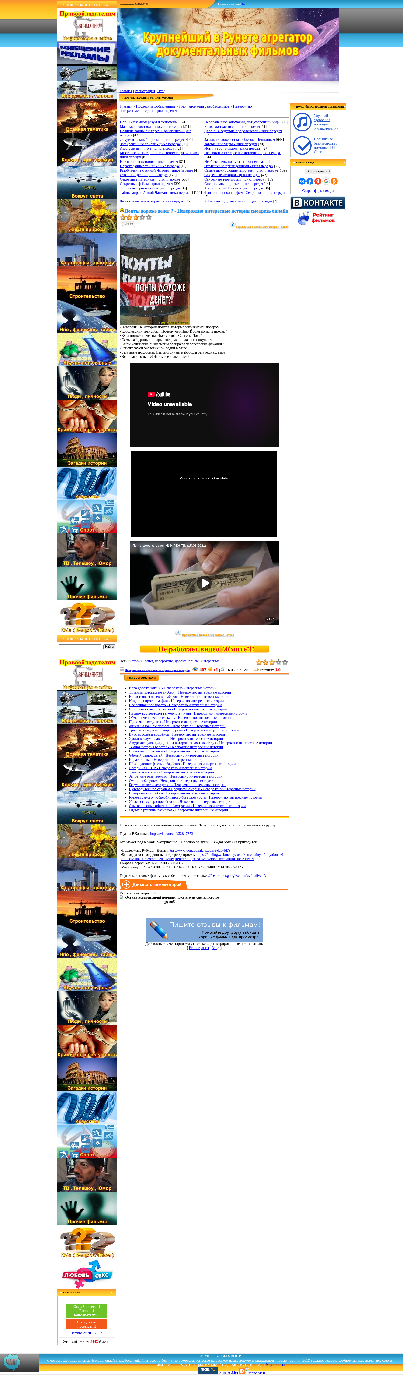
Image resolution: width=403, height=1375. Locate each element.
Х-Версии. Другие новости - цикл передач (238, 201)
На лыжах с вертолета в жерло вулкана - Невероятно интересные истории (188, 713)
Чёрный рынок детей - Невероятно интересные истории (174, 755)
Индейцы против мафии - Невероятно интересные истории (176, 701)
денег (149, 661)
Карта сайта (275, 1365)
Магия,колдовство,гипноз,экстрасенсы (151, 126)
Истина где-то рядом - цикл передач (232, 148)
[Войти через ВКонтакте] (302, 181)
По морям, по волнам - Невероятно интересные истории (174, 751)
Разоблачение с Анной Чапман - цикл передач (156, 170)
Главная (126, 91)
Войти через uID (318, 171)
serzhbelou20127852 (86, 1333)
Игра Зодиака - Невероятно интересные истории (168, 760)
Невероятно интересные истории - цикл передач (242, 153)
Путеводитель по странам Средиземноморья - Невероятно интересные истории (192, 789)
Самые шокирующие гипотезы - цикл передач (241, 170)
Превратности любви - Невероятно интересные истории (174, 793)
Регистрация (145, 91)
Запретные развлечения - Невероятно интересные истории (175, 776)
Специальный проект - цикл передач (233, 184)
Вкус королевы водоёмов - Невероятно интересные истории (177, 734)
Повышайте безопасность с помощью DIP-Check (325, 145)
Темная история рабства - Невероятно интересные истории (176, 747)
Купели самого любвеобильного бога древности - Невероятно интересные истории (195, 797)
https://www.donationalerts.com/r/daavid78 (199, 850)
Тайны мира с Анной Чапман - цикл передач (155, 193)
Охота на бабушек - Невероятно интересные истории (171, 781)
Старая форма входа (318, 191)
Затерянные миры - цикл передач (230, 144)
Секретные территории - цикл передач (235, 179)
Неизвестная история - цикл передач (149, 161)
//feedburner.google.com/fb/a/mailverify (237, 876)
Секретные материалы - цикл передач (150, 179)
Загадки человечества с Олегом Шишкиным (239, 140)
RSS (243, 4)
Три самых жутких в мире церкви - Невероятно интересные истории (184, 730)
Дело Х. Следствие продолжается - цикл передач (243, 131)
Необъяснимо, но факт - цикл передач (234, 161)
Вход (161, 91)
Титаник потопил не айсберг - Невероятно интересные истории (180, 692)
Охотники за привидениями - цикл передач (238, 166)
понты (193, 661)
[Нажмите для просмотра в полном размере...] (155, 324)
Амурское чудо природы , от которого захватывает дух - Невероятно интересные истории (200, 743)
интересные (210, 661)
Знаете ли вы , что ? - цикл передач (148, 148)
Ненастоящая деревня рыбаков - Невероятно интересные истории (181, 696)
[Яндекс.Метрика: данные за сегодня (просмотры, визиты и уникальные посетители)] (255, 1370)
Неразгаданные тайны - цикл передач (150, 166)
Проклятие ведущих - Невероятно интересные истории (173, 722)
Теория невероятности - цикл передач (150, 188)
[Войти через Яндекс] (317, 181)
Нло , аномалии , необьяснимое (204, 106)
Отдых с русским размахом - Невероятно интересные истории (178, 810)
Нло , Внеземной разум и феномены (148, 122)
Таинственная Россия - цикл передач (233, 188)
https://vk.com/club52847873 (171, 834)
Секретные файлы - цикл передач (146, 184)
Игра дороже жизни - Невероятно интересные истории (173, 688)
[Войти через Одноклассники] (334, 181)
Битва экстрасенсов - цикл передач (232, 126)
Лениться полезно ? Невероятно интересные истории (171, 772)
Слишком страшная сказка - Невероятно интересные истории (178, 709)
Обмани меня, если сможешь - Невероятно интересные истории (180, 717)
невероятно (164, 661)
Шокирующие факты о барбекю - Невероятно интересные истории (182, 764)
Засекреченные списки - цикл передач (150, 144)
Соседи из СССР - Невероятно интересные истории (170, 768)
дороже (181, 661)
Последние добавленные (155, 106)
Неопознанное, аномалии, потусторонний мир (241, 122)
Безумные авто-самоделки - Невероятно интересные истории (177, 785)
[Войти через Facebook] (309, 181)
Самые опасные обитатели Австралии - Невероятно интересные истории (187, 806)
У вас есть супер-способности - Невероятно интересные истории (181, 802)
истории (136, 661)
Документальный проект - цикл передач (152, 140)
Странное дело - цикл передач (144, 175)
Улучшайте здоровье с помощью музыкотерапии (326, 122)
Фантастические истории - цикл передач (152, 201)
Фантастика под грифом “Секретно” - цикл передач (245, 193)
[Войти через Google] (326, 181)
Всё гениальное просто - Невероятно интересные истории (175, 705)
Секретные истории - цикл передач (232, 175)
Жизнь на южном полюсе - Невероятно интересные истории (177, 726)
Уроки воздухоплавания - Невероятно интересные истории (176, 739)
